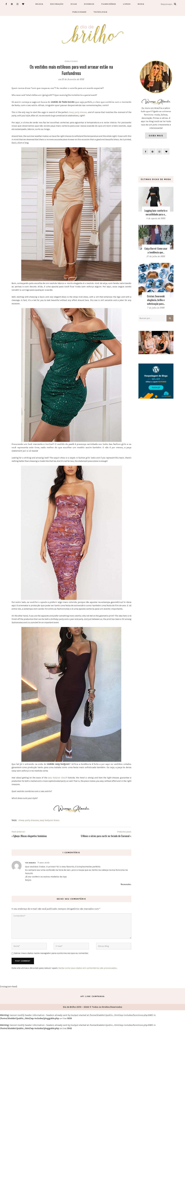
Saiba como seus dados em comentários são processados (88, 968)
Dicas (74, 4)
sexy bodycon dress (57, 777)
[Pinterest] (12, 4)
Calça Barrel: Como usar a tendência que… (155, 250)
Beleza (39, 4)
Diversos (89, 4)
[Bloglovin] (23, 4)
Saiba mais (156, 135)
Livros (127, 4)
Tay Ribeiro (30, 863)
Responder (126, 884)
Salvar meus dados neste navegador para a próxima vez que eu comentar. (51, 953)
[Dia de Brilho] (92, 34)
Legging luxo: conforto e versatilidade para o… (155, 212)
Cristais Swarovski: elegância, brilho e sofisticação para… (156, 299)
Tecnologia (100, 12)
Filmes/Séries (108, 4)
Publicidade (79, 12)
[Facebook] (6, 4)
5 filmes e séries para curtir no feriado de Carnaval (105, 836)
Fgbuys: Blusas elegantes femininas (30, 836)
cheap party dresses (77, 112)
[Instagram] (17, 4)
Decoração (57, 4)
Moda (141, 4)
